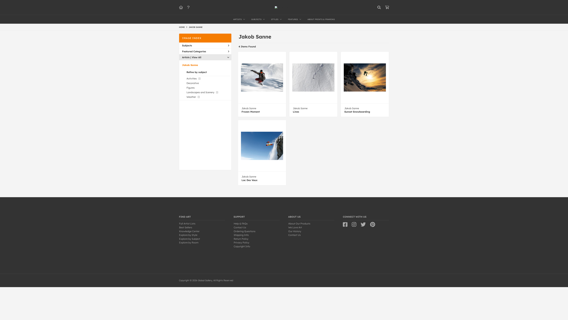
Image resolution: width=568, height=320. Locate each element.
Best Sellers (185, 227)
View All (196, 57)
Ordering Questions (244, 231)
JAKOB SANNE (195, 27)
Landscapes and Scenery (200, 92)
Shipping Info (241, 234)
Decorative (193, 83)
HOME (182, 27)
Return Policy (241, 238)
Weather (191, 96)
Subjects (187, 45)
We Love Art (295, 227)
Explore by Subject (189, 238)
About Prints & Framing (321, 19)
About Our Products (299, 223)
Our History (294, 231)
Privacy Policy (241, 242)
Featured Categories (194, 51)
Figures (191, 87)
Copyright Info (242, 246)
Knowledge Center (189, 231)
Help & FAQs (241, 223)
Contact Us (240, 227)
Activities (192, 78)
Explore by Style (188, 234)
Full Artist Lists (187, 223)
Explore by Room (189, 242)
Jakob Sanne (190, 65)
